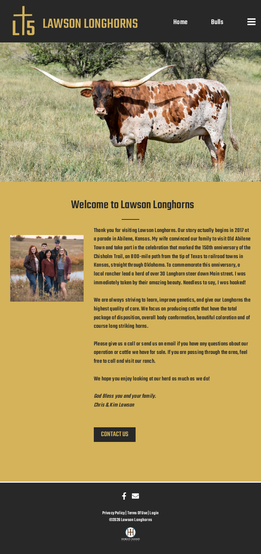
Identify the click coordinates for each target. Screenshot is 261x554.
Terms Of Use (137, 513)
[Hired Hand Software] (130, 537)
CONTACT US (114, 434)
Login (154, 513)
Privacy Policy (113, 513)
